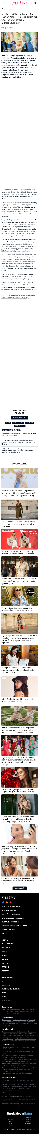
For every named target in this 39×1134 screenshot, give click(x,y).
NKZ (10, 1121)
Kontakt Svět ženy (9, 910)
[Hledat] (35, 3)
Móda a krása (10, 9)
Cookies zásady (8, 930)
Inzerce (5, 933)
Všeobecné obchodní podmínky (14, 926)
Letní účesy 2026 (27, 1023)
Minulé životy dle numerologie (20, 1020)
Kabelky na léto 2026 (16, 1023)
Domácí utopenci (13, 1040)
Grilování (17, 1013)
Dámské (28, 1119)
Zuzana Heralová (7, 27)
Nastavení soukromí (10, 922)
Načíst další (19, 888)
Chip (4, 993)
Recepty (5, 971)
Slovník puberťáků (15, 1009)
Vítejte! (11, 1013)
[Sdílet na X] (19, 413)
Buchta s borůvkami (8, 1037)
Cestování (8, 1011)
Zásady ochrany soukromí (13, 918)
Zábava (5, 959)
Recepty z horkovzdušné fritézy (27, 1040)
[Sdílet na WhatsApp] (23, 413)
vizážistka (29, 422)
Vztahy (5, 940)
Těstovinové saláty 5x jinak (9, 1031)
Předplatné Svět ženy (11, 906)
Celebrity (6, 948)
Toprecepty (7, 1001)
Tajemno (5, 967)
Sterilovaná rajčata (21, 1031)
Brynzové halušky (28, 1035)
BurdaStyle (28, 1121)
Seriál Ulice (17, 1021)
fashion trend (19, 425)
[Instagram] (7, 902)
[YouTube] (10, 902)
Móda (15, 422)
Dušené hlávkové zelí (8, 1039)
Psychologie (7, 952)
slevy (8, 422)
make (21, 422)
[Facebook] (3, 902)
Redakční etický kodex (11, 914)
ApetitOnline (7, 977)
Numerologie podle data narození (20, 1011)
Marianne (6, 985)
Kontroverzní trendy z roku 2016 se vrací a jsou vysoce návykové (18, 1084)
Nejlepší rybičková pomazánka (15, 1035)
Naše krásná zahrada (11, 989)
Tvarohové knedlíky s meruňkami (15, 1033)
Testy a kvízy (25, 1009)
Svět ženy (10, 1119)
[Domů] (19, 3)
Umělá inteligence (26, 1021)
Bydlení (5, 963)
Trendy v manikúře (6, 1020)
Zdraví (4, 955)
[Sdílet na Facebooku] (16, 413)
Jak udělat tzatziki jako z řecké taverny (23, 1037)
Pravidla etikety (6, 1009)
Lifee (4, 997)
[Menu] (4, 3)
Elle (4, 981)
